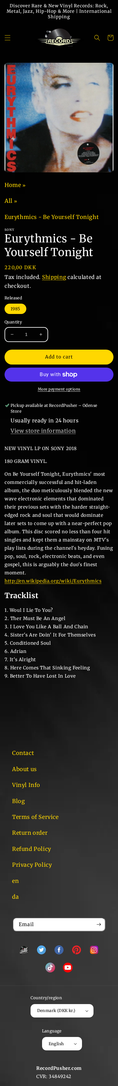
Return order (30, 832)
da (15, 896)
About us (24, 769)
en (15, 880)
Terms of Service (35, 816)
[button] (7, 37)
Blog (18, 801)
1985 (15, 309)
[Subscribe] (98, 924)
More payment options (59, 389)
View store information (43, 430)
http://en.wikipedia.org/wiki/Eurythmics (53, 581)
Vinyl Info (26, 784)
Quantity (13, 322)
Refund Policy (31, 848)
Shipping (54, 277)
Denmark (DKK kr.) (56, 1010)
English (56, 1043)
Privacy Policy (32, 864)
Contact (23, 752)
